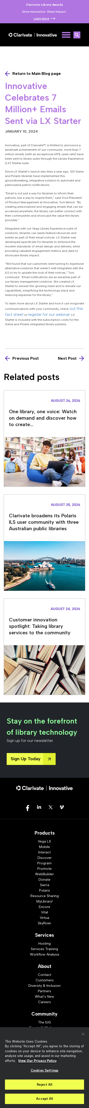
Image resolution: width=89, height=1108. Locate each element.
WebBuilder (44, 874)
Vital (44, 912)
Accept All (44, 1099)
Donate (44, 879)
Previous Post (25, 358)
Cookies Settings (44, 1070)
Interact (44, 852)
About (44, 966)
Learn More (41, 18)
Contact (44, 975)
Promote (44, 869)
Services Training (44, 949)
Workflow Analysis (44, 954)
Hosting (44, 943)
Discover (45, 858)
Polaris (44, 890)
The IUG (44, 1022)
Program (44, 863)
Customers (45, 980)
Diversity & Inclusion (44, 986)
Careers (44, 1002)
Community (44, 1014)
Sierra (44, 885)
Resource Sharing (44, 896)
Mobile (44, 847)
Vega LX (44, 841)
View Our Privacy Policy (37, 1061)
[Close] (83, 1034)
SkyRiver (44, 923)
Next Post (67, 358)
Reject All (44, 1084)
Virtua (44, 918)
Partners (44, 991)
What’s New (44, 996)
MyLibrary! (44, 901)
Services (44, 935)
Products (45, 833)
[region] (44, 1067)
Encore (44, 907)
